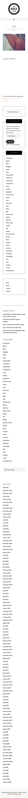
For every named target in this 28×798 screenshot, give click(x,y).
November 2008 (7, 755)
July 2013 (5, 590)
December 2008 (7, 752)
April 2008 (6, 776)
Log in (19, 794)
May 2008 (5, 773)
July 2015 (5, 520)
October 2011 (7, 652)
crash (7, 186)
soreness (8, 248)
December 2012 (7, 611)
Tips (7, 259)
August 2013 (6, 587)
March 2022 (6, 496)
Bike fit (8, 161)
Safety (8, 245)
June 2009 (5, 735)
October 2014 (7, 546)
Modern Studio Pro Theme (15, 792)
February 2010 (7, 711)
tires (7, 262)
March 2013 (6, 602)
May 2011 (5, 667)
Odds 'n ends (9, 222)
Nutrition (8, 220)
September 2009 (7, 726)
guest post (9, 203)
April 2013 (6, 599)
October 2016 (7, 514)
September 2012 (7, 620)
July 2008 (5, 767)
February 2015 (7, 534)
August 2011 (6, 658)
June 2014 (5, 558)
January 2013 (6, 608)
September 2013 (7, 584)
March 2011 (6, 673)
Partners (8, 291)
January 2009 (6, 749)
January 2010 (6, 714)
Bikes (7, 163)
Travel (7, 267)
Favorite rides (10, 194)
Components (9, 183)
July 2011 (5, 661)
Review (8, 237)
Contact (8, 288)
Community (9, 177)
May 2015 (5, 525)
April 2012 (6, 634)
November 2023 (7, 493)
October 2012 (7, 617)
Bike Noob (14, 9)
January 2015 (6, 537)
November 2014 (7, 543)
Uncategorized (10, 270)
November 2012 (7, 614)
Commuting (9, 180)
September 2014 (7, 549)
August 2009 (6, 729)
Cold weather (9, 175)
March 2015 (6, 531)
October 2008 (7, 758)
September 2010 (7, 690)
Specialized (9, 251)
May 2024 (5, 487)
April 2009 (6, 740)
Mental (8, 217)
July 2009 (5, 732)
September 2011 (7, 655)
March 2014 (6, 567)
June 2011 (5, 664)
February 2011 (7, 676)
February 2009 (7, 746)
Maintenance (9, 214)
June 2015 (5, 523)
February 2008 (7, 782)
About (7, 285)
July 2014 (5, 555)
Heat (7, 206)
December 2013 (7, 576)
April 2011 (6, 670)
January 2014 (6, 573)
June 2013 (5, 593)
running (8, 242)
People (8, 225)
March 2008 (6, 779)
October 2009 (7, 723)
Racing (8, 231)
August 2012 (6, 623)
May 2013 (5, 596)
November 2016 (7, 511)
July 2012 (5, 626)
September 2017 (7, 508)
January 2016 (6, 517)
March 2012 (6, 637)
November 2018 (7, 502)
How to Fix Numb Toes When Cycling (13, 324)
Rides (7, 239)
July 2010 (5, 696)
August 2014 (6, 552)
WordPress (15, 794)
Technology (9, 256)
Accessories (9, 158)
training (8, 265)
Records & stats (10, 234)
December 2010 (7, 682)
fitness (8, 197)
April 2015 (6, 528)
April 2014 (6, 564)
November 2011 (7, 649)
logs (7, 211)
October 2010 (7, 687)
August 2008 (6, 764)
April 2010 (6, 705)
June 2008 (5, 770)
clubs (7, 172)
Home (7, 282)
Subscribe (10, 141)
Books (7, 169)
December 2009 (7, 717)
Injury (7, 208)
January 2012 (6, 643)
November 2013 (7, 578)
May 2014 (5, 561)
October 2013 (7, 581)
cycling (8, 189)
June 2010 (5, 699)
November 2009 (7, 720)
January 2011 (6, 679)
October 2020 (7, 499)
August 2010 (6, 693)
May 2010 (5, 702)
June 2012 (5, 629)
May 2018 (5, 505)
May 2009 (5, 738)
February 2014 (7, 570)
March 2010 (6, 708)
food (7, 200)
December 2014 (7, 540)
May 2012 (5, 632)
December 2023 (7, 490)
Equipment (9, 192)
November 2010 (7, 685)
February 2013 (7, 605)
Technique (9, 253)
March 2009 (6, 743)
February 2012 (7, 640)
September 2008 (7, 761)
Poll (7, 228)
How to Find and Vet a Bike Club (12, 327)
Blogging (8, 166)
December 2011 (7, 646)
